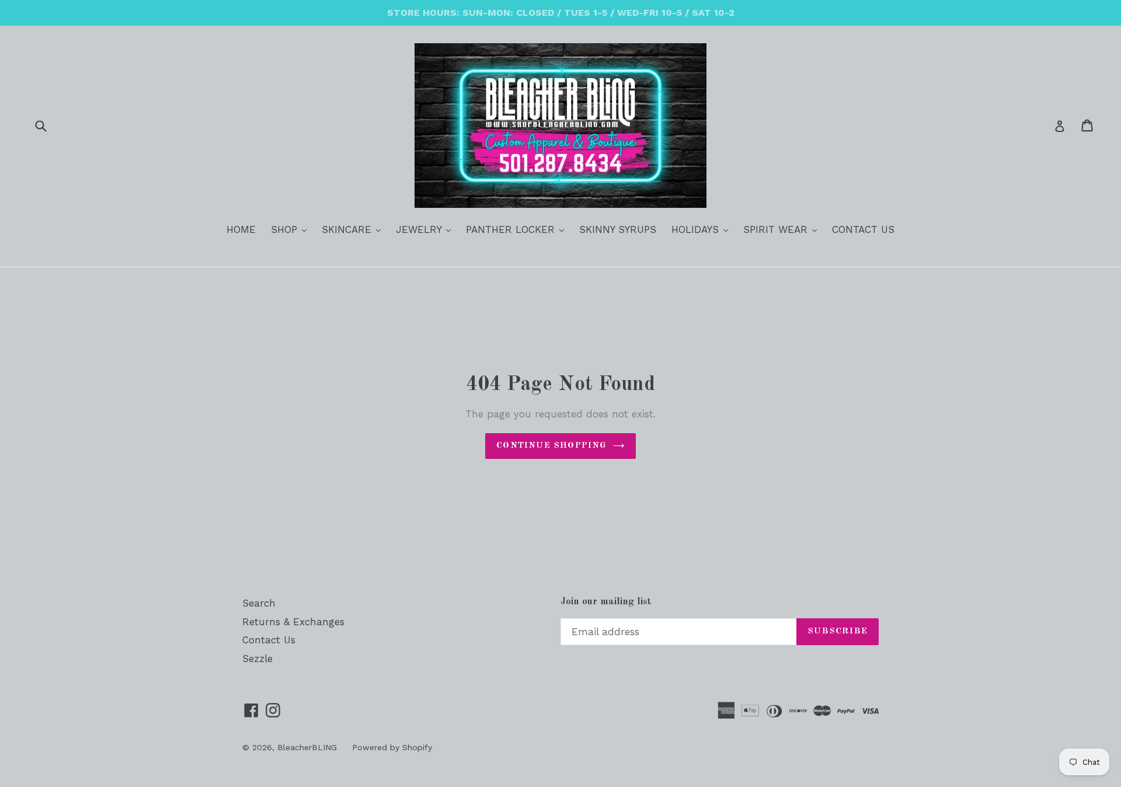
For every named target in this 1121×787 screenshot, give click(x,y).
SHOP (291, 229)
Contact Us (268, 640)
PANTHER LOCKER (518, 229)
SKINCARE (354, 229)
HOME (241, 229)
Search (259, 603)
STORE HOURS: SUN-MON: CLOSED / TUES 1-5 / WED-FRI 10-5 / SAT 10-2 (560, 12)
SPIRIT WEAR (783, 229)
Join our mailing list (606, 602)
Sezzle (257, 658)
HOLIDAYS (702, 229)
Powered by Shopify (392, 747)
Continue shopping (551, 445)
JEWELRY (426, 229)
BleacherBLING (307, 747)
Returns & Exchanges (293, 622)
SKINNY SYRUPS (617, 229)
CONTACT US (863, 229)
